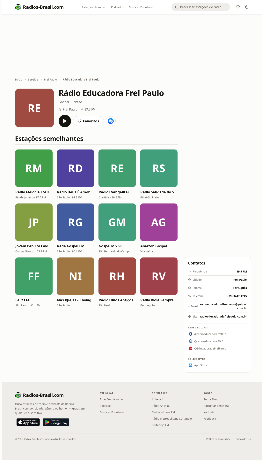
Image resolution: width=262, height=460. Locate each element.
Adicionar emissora (216, 406)
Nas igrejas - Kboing (74, 300)
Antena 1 (158, 399)
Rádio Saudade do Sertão (158, 192)
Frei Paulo (50, 79)
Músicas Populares (141, 7)
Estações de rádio (93, 7)
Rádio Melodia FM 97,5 (33, 192)
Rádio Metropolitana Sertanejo (172, 418)
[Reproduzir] (65, 121)
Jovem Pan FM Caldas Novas (33, 246)
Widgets (209, 412)
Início (18, 79)
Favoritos (91, 121)
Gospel (64, 102)
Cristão (77, 102)
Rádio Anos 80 (161, 406)
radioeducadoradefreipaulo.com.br (223, 316)
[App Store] (28, 422)
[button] (34, 168)
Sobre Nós (210, 399)
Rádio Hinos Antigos (116, 300)
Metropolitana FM (163, 412)
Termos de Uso (243, 439)
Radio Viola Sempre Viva (158, 300)
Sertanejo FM (160, 425)
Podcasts (117, 7)
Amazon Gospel (153, 246)
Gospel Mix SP (110, 246)
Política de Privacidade (218, 439)
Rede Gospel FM (70, 246)
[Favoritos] (238, 7)
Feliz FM (22, 300)
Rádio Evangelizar (114, 192)
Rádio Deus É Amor (73, 192)
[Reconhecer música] (111, 121)
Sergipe (33, 79)
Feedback (210, 418)
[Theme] (247, 7)
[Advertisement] (133, 46)
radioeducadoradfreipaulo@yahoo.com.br (223, 306)
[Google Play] (56, 422)
